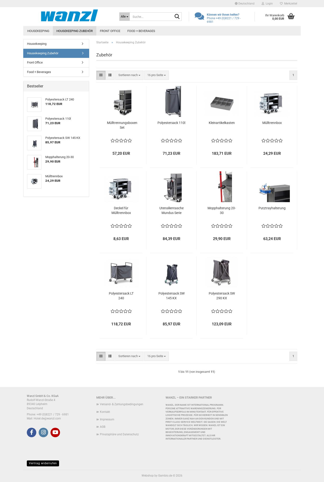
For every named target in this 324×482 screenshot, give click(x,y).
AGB (102, 426)
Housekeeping (38, 31)
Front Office (110, 31)
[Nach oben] (311, 475)
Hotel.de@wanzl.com (47, 418)
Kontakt (105, 412)
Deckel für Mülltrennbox (121, 210)
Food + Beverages (141, 31)
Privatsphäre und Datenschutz (119, 434)
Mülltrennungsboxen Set (122, 125)
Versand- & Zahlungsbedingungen (121, 404)
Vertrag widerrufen (43, 463)
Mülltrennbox (272, 123)
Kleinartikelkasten (222, 123)
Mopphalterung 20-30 (222, 210)
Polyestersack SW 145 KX (171, 295)
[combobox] (129, 75)
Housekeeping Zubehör (74, 31)
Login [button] (268, 3)
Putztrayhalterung (272, 208)
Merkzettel (290, 3)
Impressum (107, 419)
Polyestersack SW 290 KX (222, 295)
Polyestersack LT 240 (121, 295)
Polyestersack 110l (171, 123)
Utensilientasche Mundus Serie (171, 210)
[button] (244, 3)
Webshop (148, 475)
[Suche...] (177, 17)
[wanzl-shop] (69, 15)
